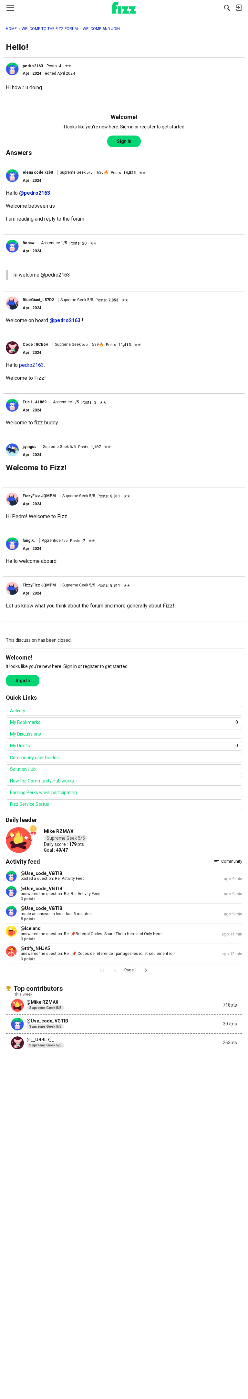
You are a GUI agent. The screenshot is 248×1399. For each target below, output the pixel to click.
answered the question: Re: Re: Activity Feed (60, 893)
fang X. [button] (29, 540)
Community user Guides (34, 757)
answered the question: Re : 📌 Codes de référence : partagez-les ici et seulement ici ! (98, 953)
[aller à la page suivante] (146, 970)
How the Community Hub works (42, 780)
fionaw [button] (29, 243)
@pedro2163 (34, 193)
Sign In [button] (124, 141)
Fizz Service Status (29, 804)
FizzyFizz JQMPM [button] (39, 496)
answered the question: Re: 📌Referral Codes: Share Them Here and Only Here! (91, 934)
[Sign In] (238, 8)
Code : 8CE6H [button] (35, 344)
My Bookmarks (124, 722)
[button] (12, 68)
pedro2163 (31, 365)
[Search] (227, 8)
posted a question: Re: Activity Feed (53, 878)
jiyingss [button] (29, 446)
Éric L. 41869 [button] (34, 402)
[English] (124, 8)
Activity (17, 710)
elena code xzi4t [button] (38, 172)
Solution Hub (23, 769)
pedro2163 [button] (33, 66)
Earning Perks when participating (43, 792)
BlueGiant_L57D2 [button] (38, 300)
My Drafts (124, 745)
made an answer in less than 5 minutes (56, 914)
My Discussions (25, 734)
